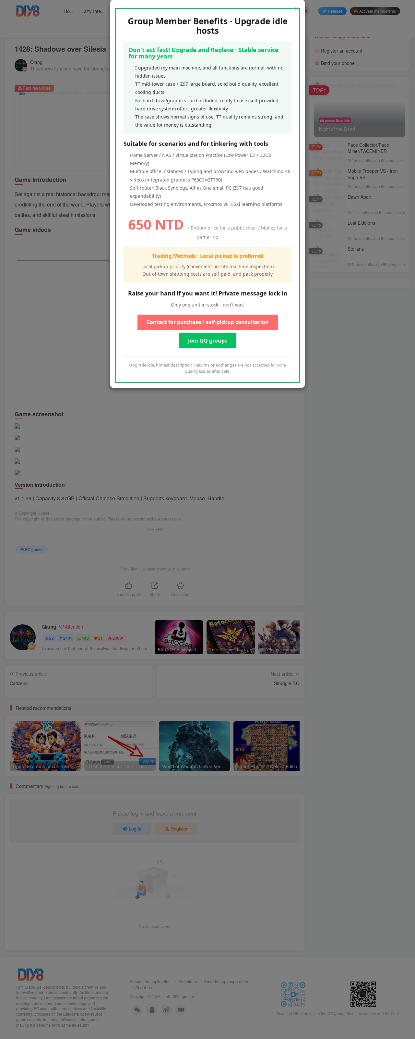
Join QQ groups (207, 340)
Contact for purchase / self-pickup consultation (208, 322)
